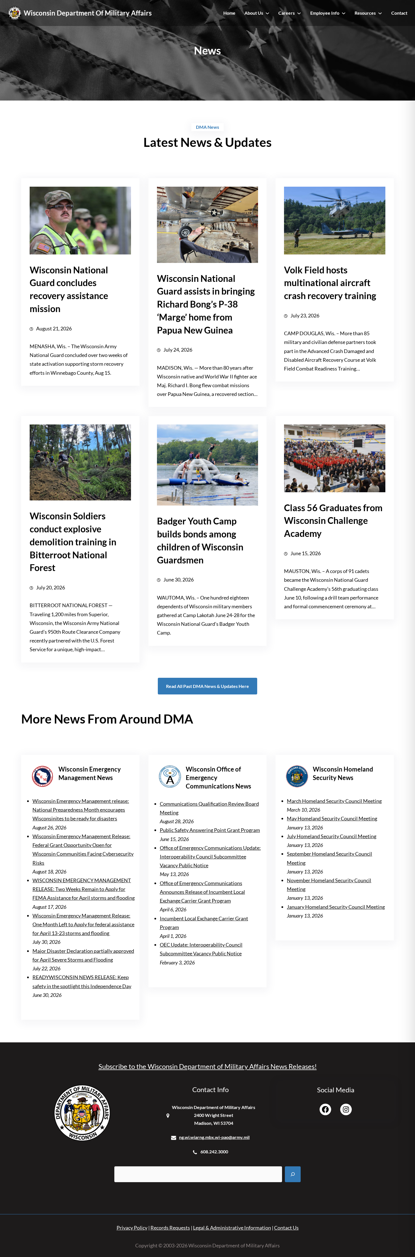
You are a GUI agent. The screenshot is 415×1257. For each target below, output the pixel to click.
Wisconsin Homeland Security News (343, 773)
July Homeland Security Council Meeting (331, 836)
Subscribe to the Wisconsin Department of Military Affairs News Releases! (208, 1066)
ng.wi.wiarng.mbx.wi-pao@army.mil (214, 1137)
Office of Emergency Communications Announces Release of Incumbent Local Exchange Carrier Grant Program (202, 892)
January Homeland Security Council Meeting (336, 907)
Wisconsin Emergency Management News (89, 773)
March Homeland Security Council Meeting (334, 801)
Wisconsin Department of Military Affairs (88, 13)
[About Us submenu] (267, 13)
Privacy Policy (132, 1228)
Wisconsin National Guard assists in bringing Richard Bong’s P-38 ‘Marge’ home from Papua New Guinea (206, 304)
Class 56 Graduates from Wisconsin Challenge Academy (333, 520)
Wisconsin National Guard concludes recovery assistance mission (69, 289)
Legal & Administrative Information (232, 1228)
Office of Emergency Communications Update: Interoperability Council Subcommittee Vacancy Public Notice (210, 856)
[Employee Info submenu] (344, 13)
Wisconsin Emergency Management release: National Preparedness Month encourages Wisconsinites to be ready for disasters (80, 810)
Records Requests (170, 1228)
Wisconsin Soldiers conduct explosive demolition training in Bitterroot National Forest (73, 541)
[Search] (293, 1174)
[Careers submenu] (299, 13)
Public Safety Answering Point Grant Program (210, 830)
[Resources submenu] (380, 13)
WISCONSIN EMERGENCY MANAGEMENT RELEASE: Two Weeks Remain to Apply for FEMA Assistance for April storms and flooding (83, 889)
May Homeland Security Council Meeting (332, 818)
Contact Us (286, 1228)
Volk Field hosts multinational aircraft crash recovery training (330, 282)
